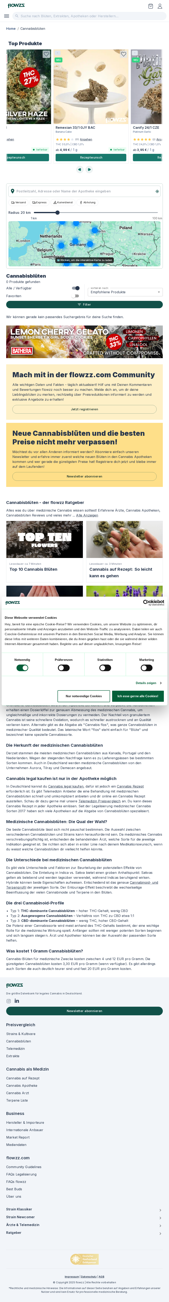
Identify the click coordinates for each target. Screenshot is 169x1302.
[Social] (8, 1001)
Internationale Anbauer (24, 1130)
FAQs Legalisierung (21, 1174)
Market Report (17, 1137)
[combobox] (89, 16)
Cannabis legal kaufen (65, 786)
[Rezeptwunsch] (151, 6)
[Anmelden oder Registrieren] (160, 6)
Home (11, 28)
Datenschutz (89, 1276)
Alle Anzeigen (87, 515)
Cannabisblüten (18, 1041)
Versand (20, 202)
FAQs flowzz (16, 1182)
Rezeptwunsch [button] (86, 157)
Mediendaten (16, 1145)
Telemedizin (15, 1049)
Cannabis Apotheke (22, 1085)
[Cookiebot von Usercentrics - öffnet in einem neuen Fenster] (146, 603)
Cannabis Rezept (130, 786)
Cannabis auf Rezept (22, 1078)
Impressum (72, 1276)
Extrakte (12, 1056)
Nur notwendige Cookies (84, 696)
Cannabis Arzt (17, 1093)
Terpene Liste (17, 1100)
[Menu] (6, 16)
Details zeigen (146, 683)
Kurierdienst (65, 202)
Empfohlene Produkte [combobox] (108, 292)
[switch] (64, 668)
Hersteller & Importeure (25, 1122)
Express (41, 202)
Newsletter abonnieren (84, 476)
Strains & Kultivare (20, 1034)
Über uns (13, 1196)
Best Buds (14, 1189)
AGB (101, 1276)
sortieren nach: (100, 287)
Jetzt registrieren (84, 409)
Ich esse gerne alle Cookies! (137, 696)
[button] (41, 54)
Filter (87, 304)
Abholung (89, 202)
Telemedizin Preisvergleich (100, 801)
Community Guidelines (23, 1167)
